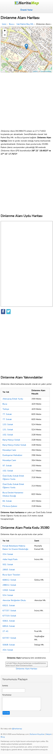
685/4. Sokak (9, 626)
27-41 (5, 631)
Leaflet (35, 71)
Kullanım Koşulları (37, 734)
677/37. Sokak (9, 610)
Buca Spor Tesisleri (11, 574)
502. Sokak (8, 564)
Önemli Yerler (26, 9)
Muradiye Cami (9, 450)
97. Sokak (7, 465)
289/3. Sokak (9, 569)
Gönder (6, 713)
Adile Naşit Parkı (10, 559)
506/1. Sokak (9, 620)
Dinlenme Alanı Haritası (26, 668)
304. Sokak (8, 649)
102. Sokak (8, 434)
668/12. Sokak (9, 579)
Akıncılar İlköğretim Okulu (14, 600)
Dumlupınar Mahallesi (12, 455)
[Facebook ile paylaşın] (3, 311)
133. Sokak (8, 424)
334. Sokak (8, 554)
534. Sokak (8, 595)
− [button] (5, 35)
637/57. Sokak (9, 637)
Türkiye (6, 409)
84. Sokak (7, 501)
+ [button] (5, 30)
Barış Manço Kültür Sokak (14, 444)
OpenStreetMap (45, 71)
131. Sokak (8, 429)
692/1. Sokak (9, 605)
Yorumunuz (6, 695)
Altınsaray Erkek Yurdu (13, 398)
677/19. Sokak (9, 615)
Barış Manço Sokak (11, 439)
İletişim (48, 734)
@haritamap (17, 729)
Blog (3, 737)
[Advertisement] (26, 100)
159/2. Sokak (9, 590)
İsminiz (5, 685)
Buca (5, 403)
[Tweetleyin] (8, 311)
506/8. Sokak (9, 644)
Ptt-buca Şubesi (10, 506)
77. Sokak (7, 414)
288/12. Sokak (9, 585)
